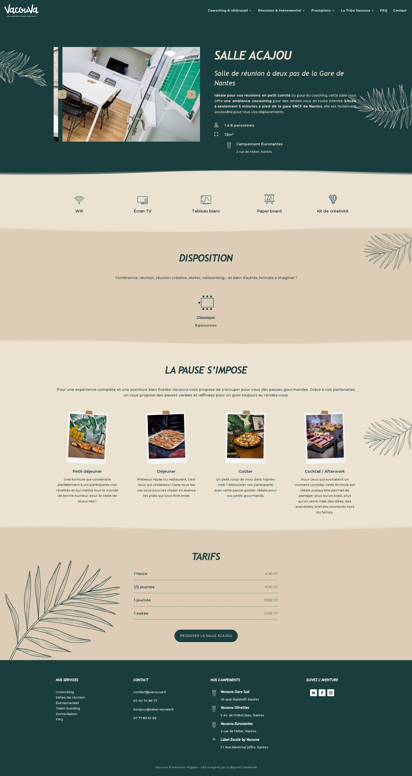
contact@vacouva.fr (149, 692)
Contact (400, 10)
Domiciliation (66, 714)
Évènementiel (67, 703)
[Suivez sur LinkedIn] (313, 692)
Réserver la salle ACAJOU (206, 636)
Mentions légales (185, 767)
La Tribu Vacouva (355, 10)
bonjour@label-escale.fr (153, 709)
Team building (68, 708)
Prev (62, 94)
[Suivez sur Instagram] (330, 692)
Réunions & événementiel (279, 10)
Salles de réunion (70, 697)
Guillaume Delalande (241, 767)
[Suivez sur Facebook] (322, 692)
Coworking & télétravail (228, 10)
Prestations (321, 10)
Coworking (65, 692)
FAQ (384, 10)
